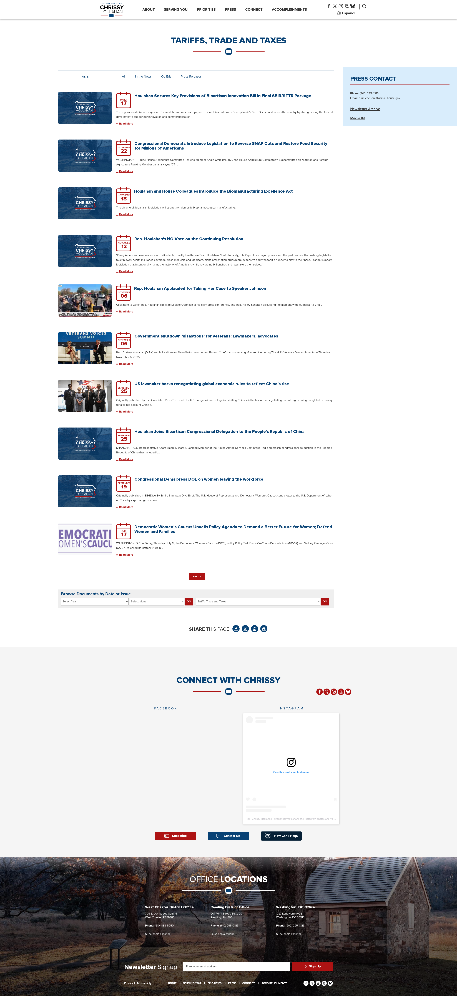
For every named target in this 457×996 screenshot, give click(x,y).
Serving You (176, 9)
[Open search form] (364, 6)
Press (230, 9)
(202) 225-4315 (295, 925)
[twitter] (335, 6)
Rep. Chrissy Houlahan (259, 818)
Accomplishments (289, 9)
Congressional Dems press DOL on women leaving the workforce (198, 479)
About (148, 9)
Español (348, 13)
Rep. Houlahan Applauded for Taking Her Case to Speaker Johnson (200, 288)
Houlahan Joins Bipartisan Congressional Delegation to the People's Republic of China (219, 431)
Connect (254, 9)
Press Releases (191, 76)
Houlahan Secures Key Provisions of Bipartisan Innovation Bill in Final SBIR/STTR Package (222, 95)
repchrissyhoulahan (287, 818)
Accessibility (144, 983)
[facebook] (329, 6)
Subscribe (179, 836)
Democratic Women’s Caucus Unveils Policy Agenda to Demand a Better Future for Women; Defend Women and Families (233, 529)
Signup (150, 967)
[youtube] (346, 6)
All (123, 76)
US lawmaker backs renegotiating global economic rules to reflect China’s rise (211, 383)
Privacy (128, 983)
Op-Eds (166, 76)
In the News (143, 76)
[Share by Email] (254, 628)
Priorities (206, 9)
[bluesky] (352, 6)
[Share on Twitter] (245, 628)
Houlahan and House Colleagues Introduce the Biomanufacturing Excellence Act (213, 191)
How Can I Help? (286, 836)
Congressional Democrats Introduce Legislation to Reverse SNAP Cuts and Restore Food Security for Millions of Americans (230, 146)
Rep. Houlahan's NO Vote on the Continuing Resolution (188, 239)
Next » (197, 576)
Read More (126, 123)
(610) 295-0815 (229, 925)
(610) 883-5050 (164, 925)
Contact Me (232, 836)
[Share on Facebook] (236, 628)
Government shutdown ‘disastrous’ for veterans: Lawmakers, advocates (206, 336)
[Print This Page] (263, 628)
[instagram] (341, 6)
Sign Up (315, 966)
